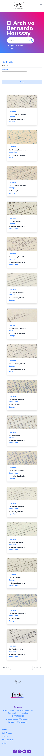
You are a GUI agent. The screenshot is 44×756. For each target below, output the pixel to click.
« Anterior (5, 668)
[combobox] (14, 72)
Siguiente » (38, 668)
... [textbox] (3, 73)
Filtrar (22, 82)
